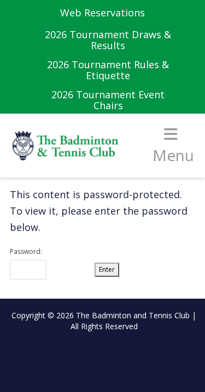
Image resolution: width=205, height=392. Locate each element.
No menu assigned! (104, 356)
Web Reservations (102, 12)
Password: (26, 251)
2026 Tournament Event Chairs (108, 100)
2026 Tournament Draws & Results (108, 40)
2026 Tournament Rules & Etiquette (108, 70)
